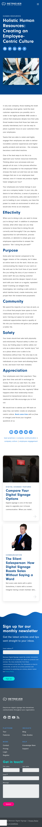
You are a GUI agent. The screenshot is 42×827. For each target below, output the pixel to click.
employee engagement (28, 441)
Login (5, 752)
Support (25, 749)
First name (6, 766)
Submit (8, 804)
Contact (6, 745)
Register (6, 755)
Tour (4, 732)
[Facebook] (5, 49)
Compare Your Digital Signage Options (18, 495)
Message (6, 782)
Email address (8, 648)
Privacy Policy (9, 671)
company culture (10, 441)
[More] (24, 49)
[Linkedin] (15, 49)
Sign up (9, 679)
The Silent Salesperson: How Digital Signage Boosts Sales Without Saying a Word (20, 569)
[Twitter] (10, 49)
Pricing (5, 749)
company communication (27, 438)
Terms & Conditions (11, 824)
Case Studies (27, 735)
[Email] (19, 49)
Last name (25, 766)
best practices (9, 438)
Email (5, 774)
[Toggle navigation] (37, 4)
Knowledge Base (29, 745)
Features (6, 735)
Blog (24, 732)
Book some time (21, 414)
